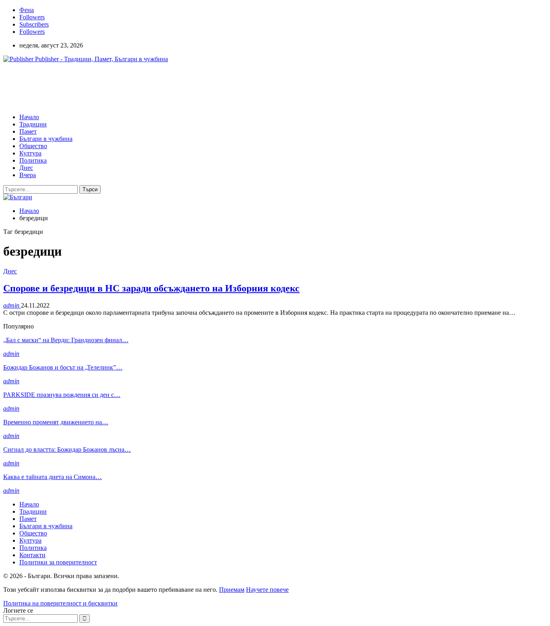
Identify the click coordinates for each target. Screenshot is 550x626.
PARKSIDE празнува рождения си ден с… (61, 394)
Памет (28, 131)
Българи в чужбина (45, 138)
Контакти (32, 555)
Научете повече (267, 589)
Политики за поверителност (58, 562)
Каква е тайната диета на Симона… (52, 476)
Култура (30, 153)
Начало (29, 117)
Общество (33, 146)
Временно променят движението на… (55, 422)
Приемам (231, 589)
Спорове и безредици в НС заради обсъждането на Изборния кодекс (151, 288)
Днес (26, 167)
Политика (33, 160)
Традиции (33, 124)
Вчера (27, 174)
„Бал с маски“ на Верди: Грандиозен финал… (65, 340)
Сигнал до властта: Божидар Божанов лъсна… (67, 449)
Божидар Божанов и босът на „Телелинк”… (62, 367)
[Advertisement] (149, 87)
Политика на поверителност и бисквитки (60, 603)
